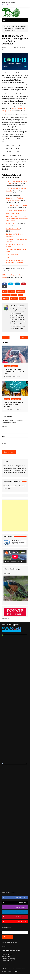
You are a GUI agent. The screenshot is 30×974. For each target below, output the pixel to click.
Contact (13, 2)
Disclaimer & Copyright (8, 892)
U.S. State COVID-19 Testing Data (16, 210)
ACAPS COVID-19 (11, 224)
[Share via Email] (4, 286)
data (15, 295)
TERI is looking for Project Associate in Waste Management (13, 404)
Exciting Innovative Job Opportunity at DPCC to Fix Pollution (14, 371)
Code (7, 257)
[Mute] (21, 561)
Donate (8, 2)
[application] (15, 556)
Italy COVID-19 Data (12, 213)
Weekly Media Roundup (12, 481)
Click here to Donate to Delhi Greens (18, 324)
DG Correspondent (7, 47)
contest (12, 291)
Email (4, 444)
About (3, 2)
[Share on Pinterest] (23, 284)
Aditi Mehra (8, 376)
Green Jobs (19, 26)
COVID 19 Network (12, 254)
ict (20, 295)
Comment (5, 426)
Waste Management (16, 399)
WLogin (4, 971)
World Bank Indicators (13, 229)
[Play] (5, 561)
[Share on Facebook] (4, 284)
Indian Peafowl (7, 573)
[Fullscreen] (24, 561)
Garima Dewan (8, 409)
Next (23, 337)
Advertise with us (6, 927)
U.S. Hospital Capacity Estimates (16, 205)
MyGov (6, 298)
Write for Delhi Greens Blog (9, 942)
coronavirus (21, 291)
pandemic (14, 298)
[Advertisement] (15, 515)
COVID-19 (6, 295)
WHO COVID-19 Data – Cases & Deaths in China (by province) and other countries (17, 219)
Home (5, 26)
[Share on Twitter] (11, 284)
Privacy (10, 971)
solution (23, 298)
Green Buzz (11, 26)
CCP (5, 291)
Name (4, 436)
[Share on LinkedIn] (17, 284)
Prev (7, 337)
